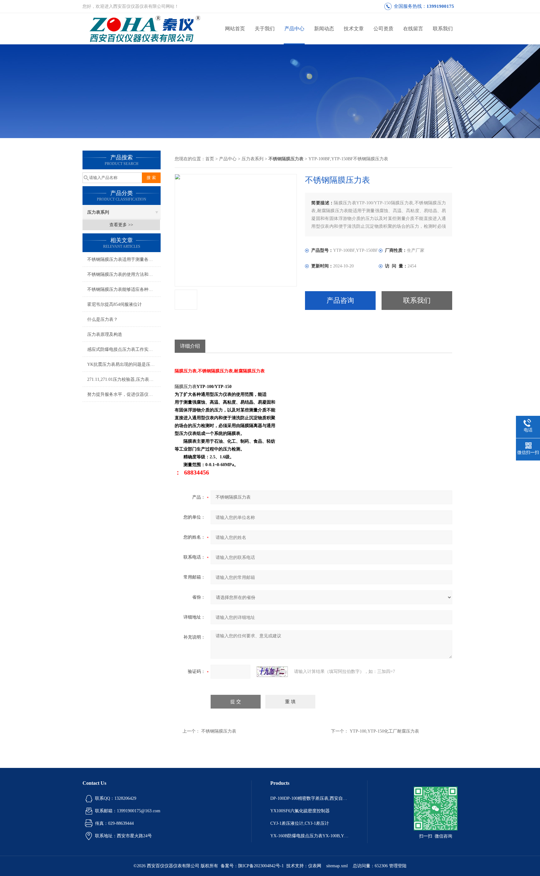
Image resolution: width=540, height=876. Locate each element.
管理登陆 (398, 866)
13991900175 (440, 6)
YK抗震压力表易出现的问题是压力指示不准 (124, 364)
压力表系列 (98, 212)
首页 (209, 159)
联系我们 (443, 28)
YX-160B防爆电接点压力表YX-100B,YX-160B (309, 836)
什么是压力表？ (102, 319)
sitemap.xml (337, 866)
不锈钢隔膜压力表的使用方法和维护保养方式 (124, 274)
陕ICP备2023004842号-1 (261, 866)
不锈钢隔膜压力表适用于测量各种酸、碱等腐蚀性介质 (124, 259)
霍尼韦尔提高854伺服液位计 (114, 304)
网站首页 (235, 28)
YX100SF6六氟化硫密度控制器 (300, 811)
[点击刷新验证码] (272, 671)
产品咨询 (340, 300)
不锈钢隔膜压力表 (218, 731)
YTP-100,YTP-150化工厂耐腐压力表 (384, 731)
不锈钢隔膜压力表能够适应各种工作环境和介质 (124, 289)
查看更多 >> (121, 224)
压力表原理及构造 (104, 334)
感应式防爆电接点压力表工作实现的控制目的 (124, 349)
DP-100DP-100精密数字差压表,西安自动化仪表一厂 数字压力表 (309, 798)
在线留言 (413, 28)
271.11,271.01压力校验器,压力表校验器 (124, 379)
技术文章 (354, 28)
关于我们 (265, 28)
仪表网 (314, 866)
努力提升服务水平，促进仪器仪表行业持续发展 (124, 394)
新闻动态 (324, 28)
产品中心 (294, 28)
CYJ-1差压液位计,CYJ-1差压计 (299, 823)
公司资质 (383, 28)
